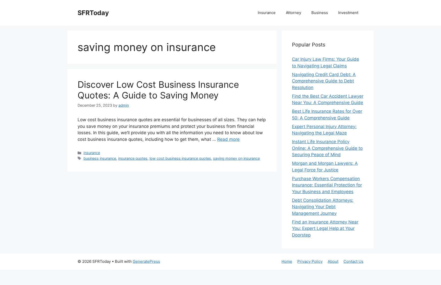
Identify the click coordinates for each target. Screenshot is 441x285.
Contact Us (353, 261)
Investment (348, 12)
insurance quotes (133, 158)
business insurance (99, 158)
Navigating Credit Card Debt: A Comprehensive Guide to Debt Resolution (324, 81)
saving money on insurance (236, 158)
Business (319, 12)
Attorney (293, 12)
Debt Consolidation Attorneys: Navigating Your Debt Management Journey (322, 207)
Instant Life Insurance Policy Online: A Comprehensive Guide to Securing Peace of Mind (327, 148)
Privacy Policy (310, 261)
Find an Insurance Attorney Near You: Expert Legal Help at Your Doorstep (325, 228)
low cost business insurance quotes (180, 158)
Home (286, 261)
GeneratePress (146, 261)
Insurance (267, 12)
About (333, 261)
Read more (228, 139)
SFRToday (93, 13)
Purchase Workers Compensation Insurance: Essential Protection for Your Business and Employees (327, 185)
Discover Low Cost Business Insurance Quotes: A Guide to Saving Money (158, 90)
